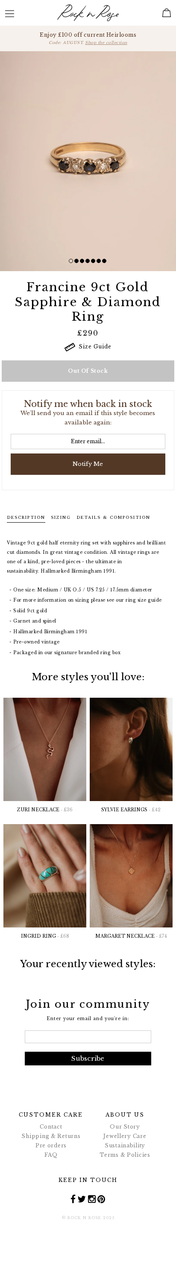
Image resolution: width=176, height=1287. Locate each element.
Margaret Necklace (131, 936)
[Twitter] (81, 1199)
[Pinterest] (101, 1199)
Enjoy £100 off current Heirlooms (88, 38)
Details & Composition (113, 517)
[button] (71, 261)
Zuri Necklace (45, 810)
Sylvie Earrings (131, 810)
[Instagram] (92, 1199)
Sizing (61, 517)
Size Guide (93, 346)
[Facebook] (73, 1199)
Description (26, 517)
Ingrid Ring (45, 936)
